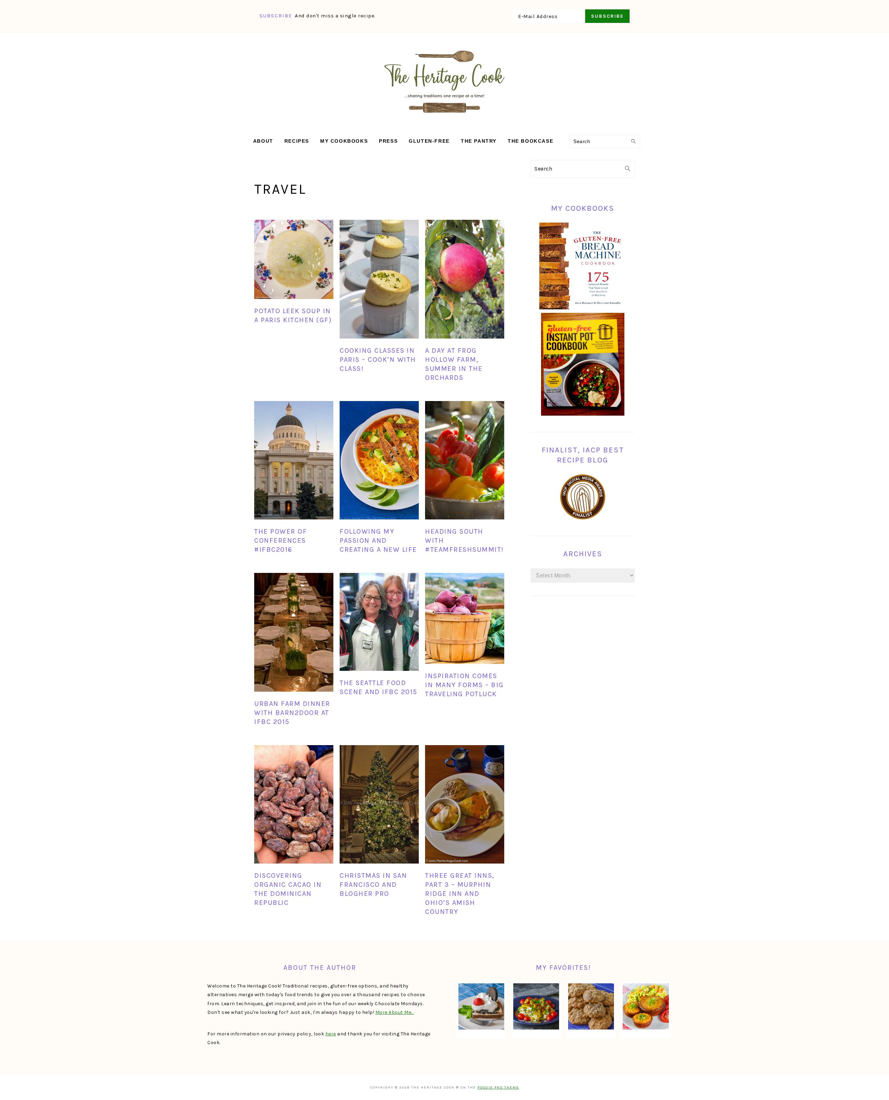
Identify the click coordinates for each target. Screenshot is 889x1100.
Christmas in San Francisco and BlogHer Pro (373, 885)
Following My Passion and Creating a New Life (378, 540)
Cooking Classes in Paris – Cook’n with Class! (378, 360)
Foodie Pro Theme (498, 1087)
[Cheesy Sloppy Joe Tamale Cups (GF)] (645, 1006)
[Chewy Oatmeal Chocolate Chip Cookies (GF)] (591, 1006)
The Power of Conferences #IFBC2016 (280, 540)
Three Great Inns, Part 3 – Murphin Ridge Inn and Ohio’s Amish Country (459, 894)
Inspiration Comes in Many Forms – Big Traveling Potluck (464, 685)
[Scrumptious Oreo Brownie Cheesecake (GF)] (481, 1006)
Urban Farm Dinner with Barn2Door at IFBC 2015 (292, 713)
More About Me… (394, 1012)
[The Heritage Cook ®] (444, 116)
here (330, 1034)
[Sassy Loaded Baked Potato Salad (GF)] (536, 1006)
